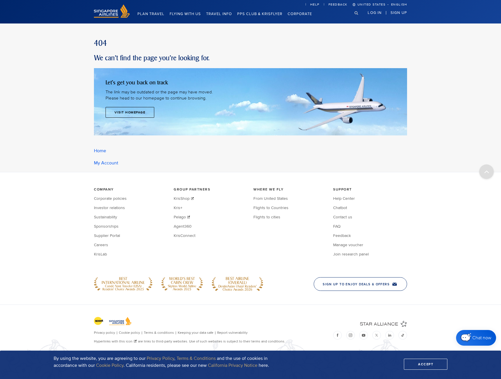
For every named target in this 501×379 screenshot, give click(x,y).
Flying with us (185, 14)
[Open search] (360, 17)
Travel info (219, 14)
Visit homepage (130, 112)
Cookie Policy (110, 365)
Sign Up (399, 12)
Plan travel (150, 14)
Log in (375, 12)
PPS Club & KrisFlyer (259, 14)
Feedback (338, 4)
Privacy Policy (160, 358)
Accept (425, 364)
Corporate (300, 14)
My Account (106, 163)
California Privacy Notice (232, 365)
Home (100, 151)
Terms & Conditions (196, 358)
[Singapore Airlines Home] (112, 16)
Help (315, 4)
